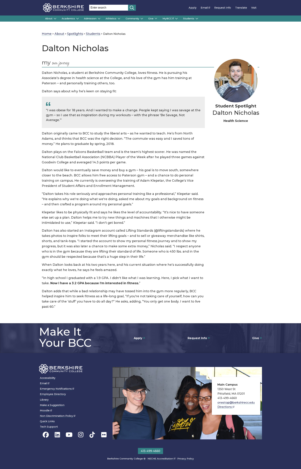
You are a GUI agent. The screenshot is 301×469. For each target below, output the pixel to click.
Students (188, 18)
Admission (90, 18)
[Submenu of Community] (142, 19)
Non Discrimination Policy (57, 415)
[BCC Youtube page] (69, 435)
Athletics (111, 18)
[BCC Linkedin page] (57, 435)
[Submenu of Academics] (77, 19)
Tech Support (49, 426)
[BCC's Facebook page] (46, 435)
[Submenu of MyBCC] (176, 19)
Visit (253, 7)
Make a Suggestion (52, 405)
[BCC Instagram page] (80, 435)
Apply (192, 7)
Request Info (222, 7)
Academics (68, 18)
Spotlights (75, 34)
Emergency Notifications (56, 388)
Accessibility (47, 377)
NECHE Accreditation (161, 458)
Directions (225, 407)
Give (150, 18)
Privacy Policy (185, 458)
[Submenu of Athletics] (119, 19)
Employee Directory (53, 394)
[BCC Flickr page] (104, 435)
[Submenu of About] (55, 19)
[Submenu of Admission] (99, 19)
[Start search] (132, 8)
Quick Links (47, 421)
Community (132, 18)
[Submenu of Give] (156, 18)
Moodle (45, 410)
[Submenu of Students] (197, 19)
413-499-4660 (150, 451)
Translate (241, 7)
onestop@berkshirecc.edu (236, 402)
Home (47, 34)
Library (44, 399)
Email (205, 7)
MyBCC (167, 18)
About (48, 18)
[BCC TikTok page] (92, 435)
